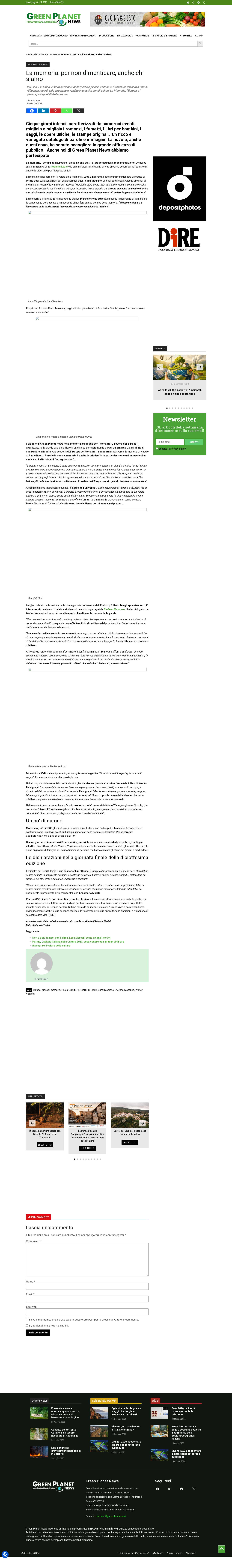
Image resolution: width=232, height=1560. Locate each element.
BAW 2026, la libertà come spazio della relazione (183, 1411)
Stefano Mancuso (124, 989)
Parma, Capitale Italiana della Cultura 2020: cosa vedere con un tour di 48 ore (78, 941)
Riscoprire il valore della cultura (51, 945)
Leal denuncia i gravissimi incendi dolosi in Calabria (66, 1450)
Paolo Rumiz (68, 989)
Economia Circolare (55, 35)
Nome (30, 1281)
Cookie (179, 1553)
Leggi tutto (45, 1145)
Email (30, 1294)
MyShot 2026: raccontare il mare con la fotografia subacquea (126, 1444)
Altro (198, 35)
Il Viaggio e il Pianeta (164, 35)
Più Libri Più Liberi (87, 989)
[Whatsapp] (66, 110)
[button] (74, 1159)
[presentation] (32, 1123)
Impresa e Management (83, 35)
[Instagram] (193, 2)
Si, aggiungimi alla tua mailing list (48, 1325)
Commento (33, 1241)
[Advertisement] (87, 1021)
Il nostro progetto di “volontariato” (133, 1553)
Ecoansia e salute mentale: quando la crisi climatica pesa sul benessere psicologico (65, 1413)
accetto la (172, 448)
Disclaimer (190, 1553)
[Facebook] (188, 2)
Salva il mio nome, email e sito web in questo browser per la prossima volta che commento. (84, 1319)
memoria (55, 989)
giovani (46, 989)
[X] (78, 110)
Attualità (186, 35)
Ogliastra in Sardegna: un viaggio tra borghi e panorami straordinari (126, 1411)
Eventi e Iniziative (49, 54)
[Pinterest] (198, 2)
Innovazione (106, 35)
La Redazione (158, 1553)
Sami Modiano (106, 989)
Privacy (170, 1553)
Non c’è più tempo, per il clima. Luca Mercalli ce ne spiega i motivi (71, 937)
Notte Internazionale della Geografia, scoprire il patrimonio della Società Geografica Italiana (186, 1432)
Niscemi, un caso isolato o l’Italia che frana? (125, 1428)
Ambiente (35, 35)
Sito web (31, 1306)
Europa (37, 989)
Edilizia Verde (125, 35)
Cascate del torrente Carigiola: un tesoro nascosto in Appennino (64, 1432)
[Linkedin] (43, 110)
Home (29, 54)
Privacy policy (178, 448)
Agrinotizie (142, 35)
